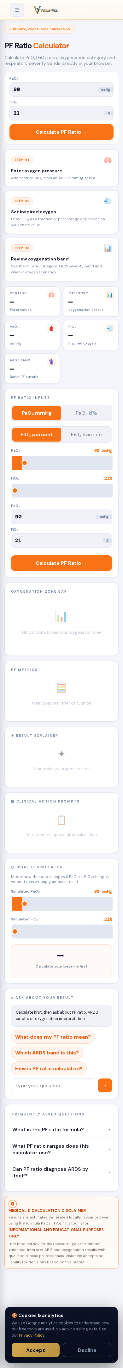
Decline (87, 1350)
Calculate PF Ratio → (61, 132)
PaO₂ (13, 78)
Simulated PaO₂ (61, 891)
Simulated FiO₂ (61, 919)
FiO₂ (13, 102)
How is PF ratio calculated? (49, 1068)
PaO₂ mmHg (37, 413)
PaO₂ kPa (86, 413)
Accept (35, 1350)
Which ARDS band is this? (47, 1052)
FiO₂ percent (36, 434)
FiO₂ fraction (86, 434)
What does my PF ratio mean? (53, 1037)
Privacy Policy (31, 1335)
